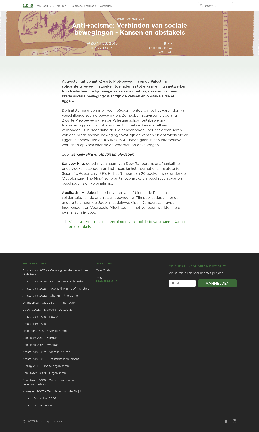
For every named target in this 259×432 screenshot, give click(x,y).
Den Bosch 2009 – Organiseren (44, 373)
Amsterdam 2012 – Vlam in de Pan (46, 352)
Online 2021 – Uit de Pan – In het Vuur (48, 302)
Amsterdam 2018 (34, 323)
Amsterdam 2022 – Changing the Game (50, 295)
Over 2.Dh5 (104, 270)
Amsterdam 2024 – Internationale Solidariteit (53, 281)
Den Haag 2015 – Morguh (51, 5)
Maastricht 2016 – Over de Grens (44, 330)
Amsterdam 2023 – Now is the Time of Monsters (55, 288)
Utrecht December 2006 (39, 398)
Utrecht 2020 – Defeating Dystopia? (47, 309)
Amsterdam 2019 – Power (40, 316)
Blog (99, 277)
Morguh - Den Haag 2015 (129, 18)
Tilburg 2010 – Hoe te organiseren (45, 366)
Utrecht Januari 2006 (37, 405)
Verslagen (106, 5)
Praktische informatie (83, 5)
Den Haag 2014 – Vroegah (40, 345)
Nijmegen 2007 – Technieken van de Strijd (51, 391)
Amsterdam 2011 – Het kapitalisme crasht (50, 359)
